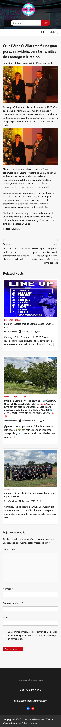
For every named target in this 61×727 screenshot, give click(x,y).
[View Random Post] (42, 32)
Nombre (8, 588)
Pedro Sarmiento (44, 63)
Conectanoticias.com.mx (30, 680)
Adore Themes (29, 723)
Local (15, 397)
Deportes (8, 320)
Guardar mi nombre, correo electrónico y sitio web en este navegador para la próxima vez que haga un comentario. (32, 635)
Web (5, 617)
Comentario (9, 549)
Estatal (16, 228)
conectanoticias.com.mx (34, 719)
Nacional (24, 397)
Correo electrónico (13, 603)
